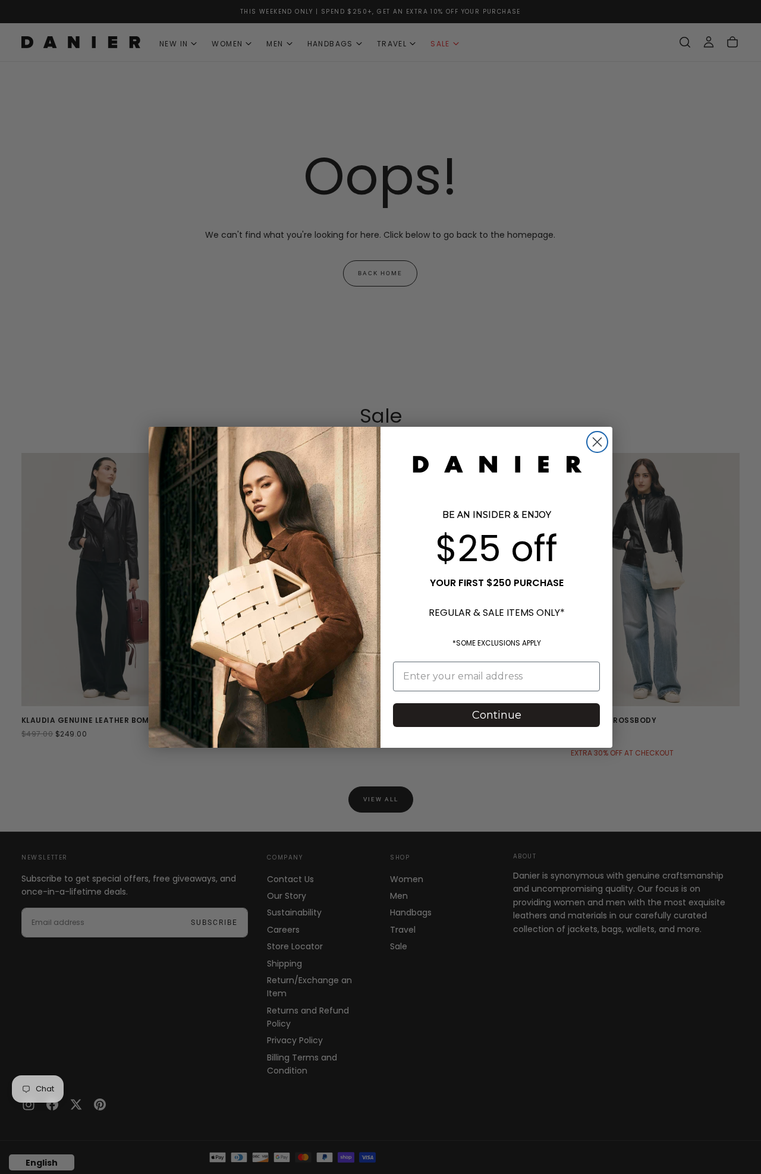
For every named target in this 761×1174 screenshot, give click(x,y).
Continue (496, 715)
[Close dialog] (597, 442)
